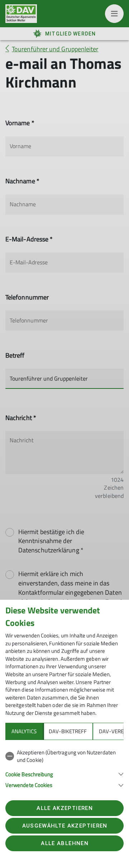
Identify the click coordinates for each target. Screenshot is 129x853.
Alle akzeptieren (64, 808)
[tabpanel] (64, 767)
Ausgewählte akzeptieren (65, 826)
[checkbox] (64, 756)
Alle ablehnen (64, 843)
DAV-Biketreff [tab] (68, 731)
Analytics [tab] (24, 731)
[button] (64, 773)
